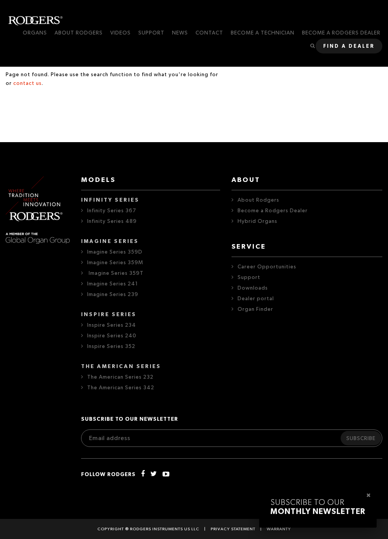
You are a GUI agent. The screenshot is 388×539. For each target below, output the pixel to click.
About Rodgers (258, 200)
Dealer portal (256, 298)
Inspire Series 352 (111, 346)
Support (249, 277)
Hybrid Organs (257, 221)
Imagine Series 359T (115, 273)
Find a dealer (349, 46)
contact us (27, 83)
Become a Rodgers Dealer (273, 210)
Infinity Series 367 (111, 210)
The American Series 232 (120, 377)
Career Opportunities (267, 267)
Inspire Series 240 (111, 335)
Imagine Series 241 (112, 284)
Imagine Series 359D (114, 252)
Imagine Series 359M (115, 262)
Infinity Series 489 (112, 221)
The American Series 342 (120, 387)
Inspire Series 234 (111, 325)
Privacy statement (233, 529)
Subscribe (360, 438)
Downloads (253, 288)
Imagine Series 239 (112, 294)
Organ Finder (255, 309)
